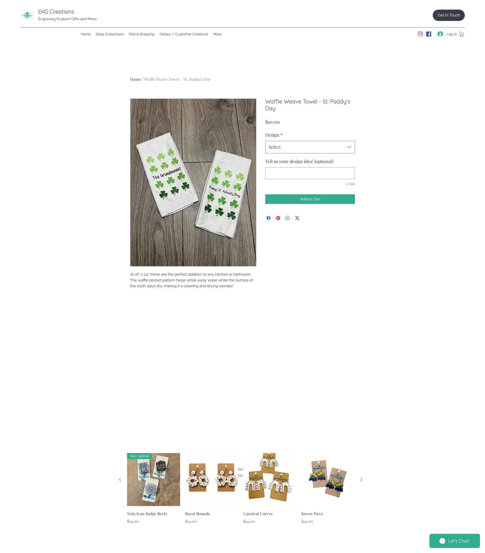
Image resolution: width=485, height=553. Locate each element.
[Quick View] (211, 479)
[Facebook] (428, 34)
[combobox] (310, 147)
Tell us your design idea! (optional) (299, 161)
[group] (241, 492)
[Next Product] (361, 480)
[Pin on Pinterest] (278, 218)
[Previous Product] (120, 480)
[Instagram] (420, 34)
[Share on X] (297, 218)
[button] (462, 34)
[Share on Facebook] (268, 218)
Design (274, 135)
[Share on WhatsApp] (288, 218)
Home (135, 79)
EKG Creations (56, 11)
